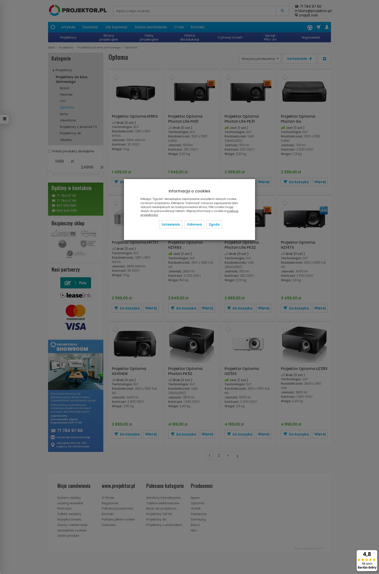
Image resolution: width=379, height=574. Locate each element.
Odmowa (194, 224)
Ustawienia (171, 224)
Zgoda (214, 224)
